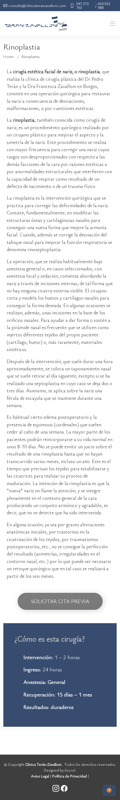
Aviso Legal (40, 776)
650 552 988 (104, 5)
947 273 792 (82, 5)
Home (8, 56)
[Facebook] (64, 788)
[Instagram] (56, 788)
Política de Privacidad (69, 776)
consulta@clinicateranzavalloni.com (37, 6)
